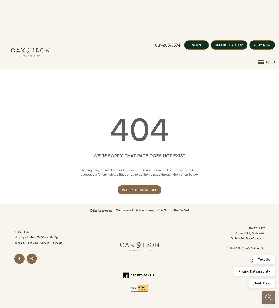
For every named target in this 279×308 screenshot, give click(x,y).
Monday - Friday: (24, 237)
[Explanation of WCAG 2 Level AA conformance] (139, 288)
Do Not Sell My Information (248, 238)
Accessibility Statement (250, 233)
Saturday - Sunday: (26, 242)
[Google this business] (32, 259)
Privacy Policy (256, 228)
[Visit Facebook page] (19, 259)
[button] (196, 45)
